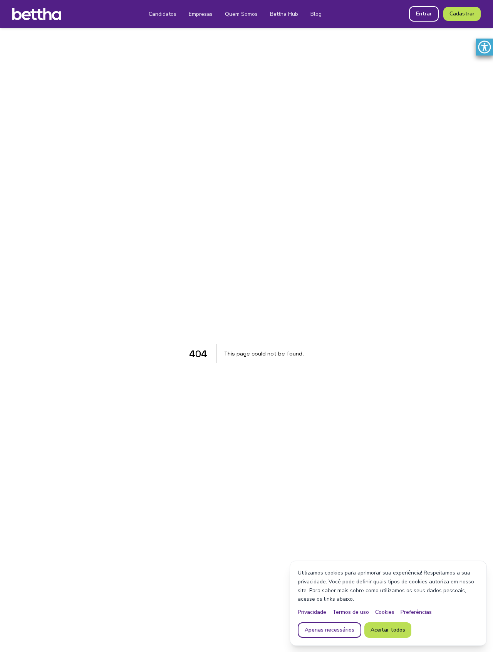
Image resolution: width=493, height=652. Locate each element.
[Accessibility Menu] (484, 47)
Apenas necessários (329, 629)
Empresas (201, 14)
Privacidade (312, 612)
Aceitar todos (388, 629)
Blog (316, 14)
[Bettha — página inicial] (36, 14)
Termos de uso (350, 612)
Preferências (416, 612)
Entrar (424, 13)
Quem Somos (241, 14)
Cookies (384, 612)
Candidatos (162, 14)
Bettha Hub (284, 14)
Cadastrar (462, 13)
